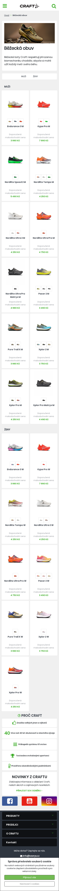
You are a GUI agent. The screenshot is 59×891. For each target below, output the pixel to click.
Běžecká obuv (20, 15)
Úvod (6, 15)
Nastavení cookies (29, 883)
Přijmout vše (29, 877)
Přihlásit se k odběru (28, 790)
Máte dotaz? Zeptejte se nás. (29, 850)
